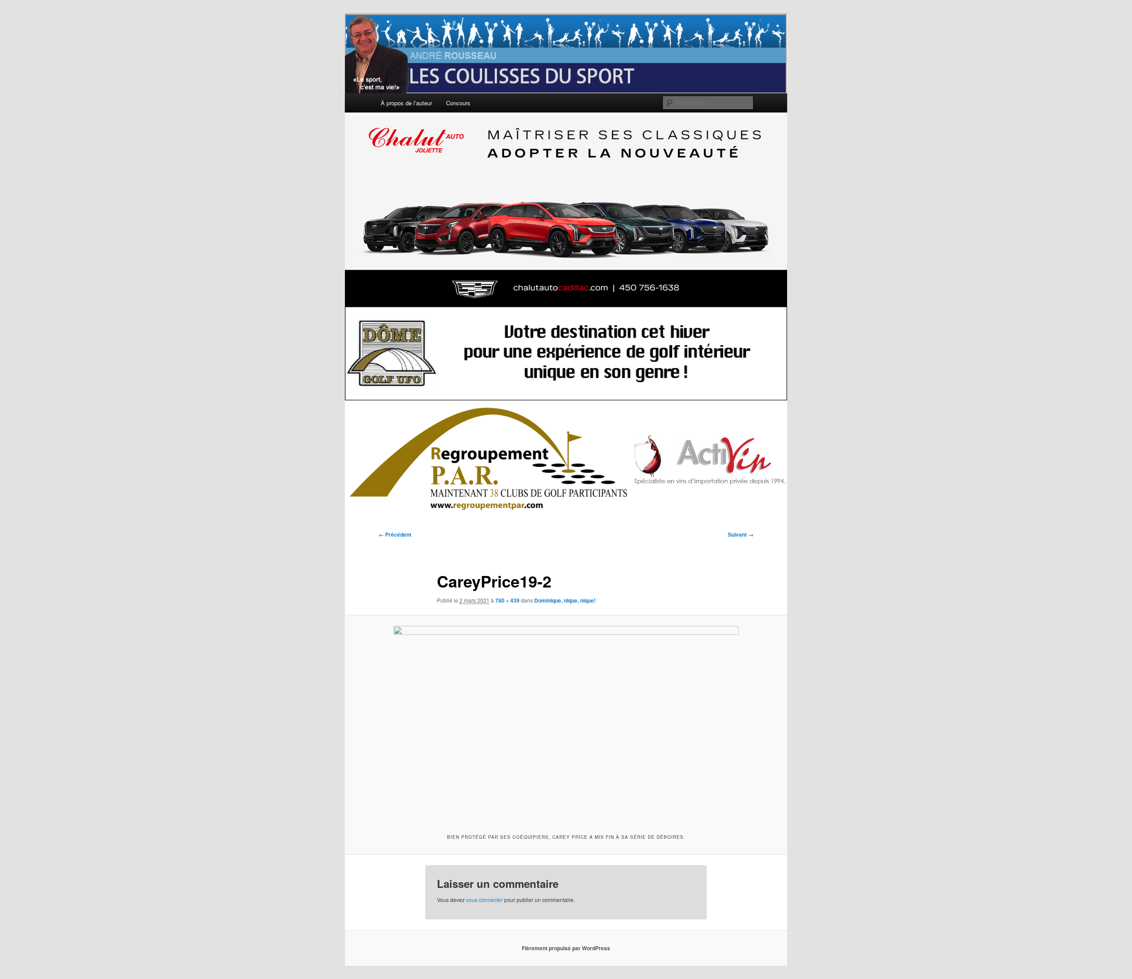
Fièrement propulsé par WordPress (566, 948)
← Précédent (395, 534)
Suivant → (740, 534)
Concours (458, 103)
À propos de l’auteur (406, 103)
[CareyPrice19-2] (566, 723)
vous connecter (484, 899)
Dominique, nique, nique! (565, 600)
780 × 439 (507, 600)
